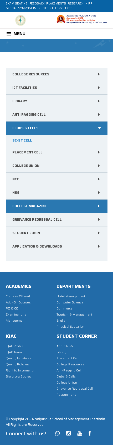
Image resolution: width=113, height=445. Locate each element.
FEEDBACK (36, 3)
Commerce (64, 308)
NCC (15, 179)
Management (15, 320)
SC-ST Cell (22, 140)
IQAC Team (14, 352)
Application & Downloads (37, 246)
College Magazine (29, 206)
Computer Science (69, 302)
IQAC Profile (14, 346)
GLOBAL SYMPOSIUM (21, 8)
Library (19, 101)
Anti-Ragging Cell (68, 370)
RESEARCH (76, 3)
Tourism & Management (74, 314)
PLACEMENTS (56, 3)
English (61, 320)
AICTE (68, 8)
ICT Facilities (24, 87)
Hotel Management (70, 296)
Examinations (16, 314)
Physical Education (70, 326)
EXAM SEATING (17, 3)
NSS (15, 192)
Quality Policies (17, 364)
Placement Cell (27, 152)
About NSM (65, 346)
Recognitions (66, 394)
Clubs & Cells (66, 376)
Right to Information (20, 370)
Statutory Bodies (18, 376)
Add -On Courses (18, 302)
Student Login (26, 233)
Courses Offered (18, 296)
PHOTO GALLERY (50, 8)
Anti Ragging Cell (29, 114)
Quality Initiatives (18, 358)
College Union (25, 165)
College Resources (30, 74)
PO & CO (12, 308)
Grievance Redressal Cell (37, 219)
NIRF (88, 3)
